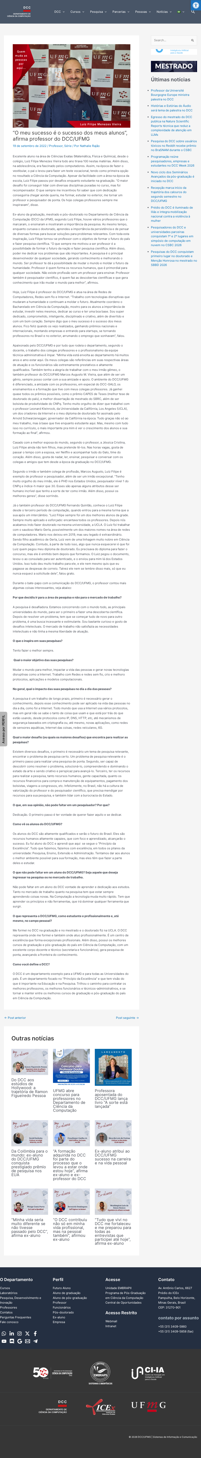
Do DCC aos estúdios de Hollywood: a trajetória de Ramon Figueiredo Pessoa (29, 1088)
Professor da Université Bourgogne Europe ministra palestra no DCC (170, 95)
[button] (196, 5)
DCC (57, 12)
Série (68, 146)
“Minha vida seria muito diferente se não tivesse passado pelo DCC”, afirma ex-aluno (29, 1227)
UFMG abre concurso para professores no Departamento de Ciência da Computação (69, 1100)
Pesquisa (96, 12)
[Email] (27, 1341)
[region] (174, 60)
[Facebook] (35, 1333)
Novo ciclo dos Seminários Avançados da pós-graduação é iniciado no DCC (172, 176)
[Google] (20, 1341)
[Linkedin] (12, 1333)
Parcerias (119, 12)
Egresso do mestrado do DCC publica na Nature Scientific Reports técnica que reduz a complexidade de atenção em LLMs (171, 126)
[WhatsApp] (4, 1333)
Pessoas (141, 12)
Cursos (75, 12)
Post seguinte (127, 1017)
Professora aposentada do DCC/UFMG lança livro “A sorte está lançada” (111, 1098)
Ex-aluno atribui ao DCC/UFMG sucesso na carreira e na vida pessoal (113, 1157)
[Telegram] (35, 1341)
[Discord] (12, 1341)
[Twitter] (27, 1333)
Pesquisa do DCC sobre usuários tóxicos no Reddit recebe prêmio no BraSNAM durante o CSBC (174, 145)
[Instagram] (19, 1333)
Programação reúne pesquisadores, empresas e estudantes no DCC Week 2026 (172, 161)
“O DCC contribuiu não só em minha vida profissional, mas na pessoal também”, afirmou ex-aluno (70, 1229)
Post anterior (15, 1017)
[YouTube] (4, 1341)
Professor (56, 146)
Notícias (162, 12)
